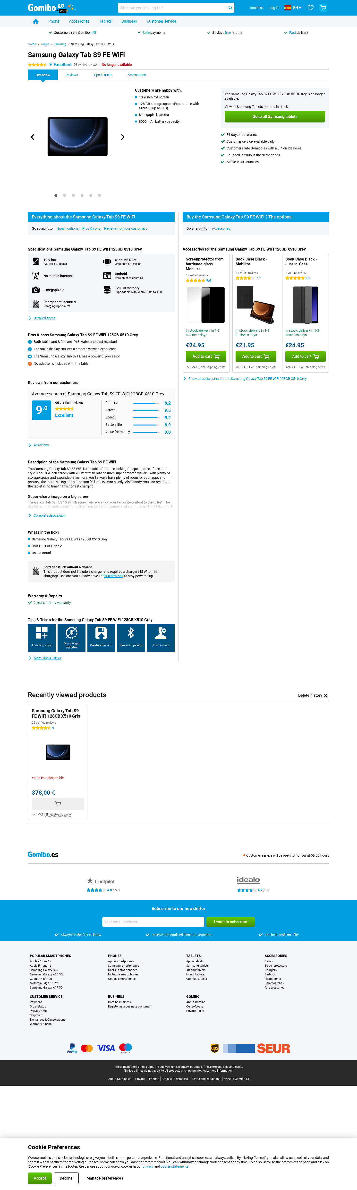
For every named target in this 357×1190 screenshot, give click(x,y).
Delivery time (38, 1011)
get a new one (112, 576)
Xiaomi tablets (195, 970)
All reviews (42, 445)
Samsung (60, 44)
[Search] (230, 8)
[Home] (35, 21)
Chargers (271, 970)
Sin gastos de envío (58, 814)
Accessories (79, 21)
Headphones (273, 979)
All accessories (274, 987)
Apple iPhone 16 (40, 965)
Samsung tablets (197, 965)
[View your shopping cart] (323, 8)
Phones (115, 956)
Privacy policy (195, 1011)
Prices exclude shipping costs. (223, 1066)
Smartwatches (274, 983)
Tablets (105, 21)
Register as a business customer (129, 1006)
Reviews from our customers (125, 228)
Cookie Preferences (175, 1079)
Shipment (36, 1015)
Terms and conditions (206, 1079)
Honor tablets (195, 974)
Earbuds (270, 974)
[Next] (122, 137)
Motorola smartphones (123, 974)
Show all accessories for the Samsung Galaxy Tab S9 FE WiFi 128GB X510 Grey (247, 379)
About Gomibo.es (119, 1079)
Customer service (161, 21)
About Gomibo (195, 1002)
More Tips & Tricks (47, 658)
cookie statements (174, 1166)
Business (129, 21)
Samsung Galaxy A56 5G (46, 974)
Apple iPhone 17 (40, 961)
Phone (53, 21)
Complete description (50, 515)
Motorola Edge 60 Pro (44, 983)
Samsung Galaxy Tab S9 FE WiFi (92, 44)
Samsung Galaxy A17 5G (46, 987)
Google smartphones (122, 979)
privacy (148, 1166)
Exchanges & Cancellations (47, 1019)
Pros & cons (91, 228)
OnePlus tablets (196, 979)
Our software (194, 1006)
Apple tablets (195, 961)
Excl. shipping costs (212, 367)
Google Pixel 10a (41, 979)
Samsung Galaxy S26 (44, 970)
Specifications (67, 228)
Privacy (140, 1079)
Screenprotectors (276, 965)
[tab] (55, 195)
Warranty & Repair (41, 1024)
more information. (221, 1070)
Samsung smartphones (123, 965)
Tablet (45, 44)
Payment (36, 1002)
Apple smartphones (121, 961)
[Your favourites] (310, 8)
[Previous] (33, 137)
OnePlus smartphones (122, 970)
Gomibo (193, 997)
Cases (269, 961)
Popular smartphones (50, 956)
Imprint (154, 1079)
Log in (274, 8)
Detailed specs (44, 318)
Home (32, 44)
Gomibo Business (119, 1002)
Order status (38, 1006)
